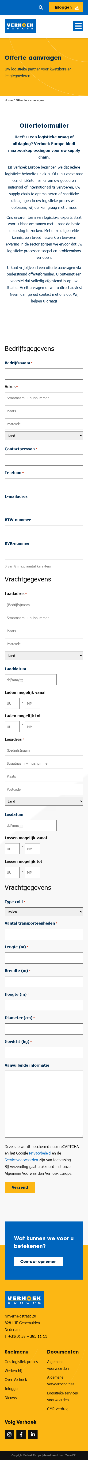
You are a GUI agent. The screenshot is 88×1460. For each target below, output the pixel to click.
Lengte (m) (16, 947)
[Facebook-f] (21, 1434)
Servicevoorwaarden (21, 1160)
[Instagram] (9, 1434)
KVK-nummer (17, 543)
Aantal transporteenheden (31, 923)
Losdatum (14, 814)
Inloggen (12, 1388)
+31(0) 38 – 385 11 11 (27, 1336)
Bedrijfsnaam (19, 363)
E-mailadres (17, 496)
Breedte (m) (18, 970)
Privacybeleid (40, 1153)
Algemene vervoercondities (60, 1380)
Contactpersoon (21, 449)
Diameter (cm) (20, 1017)
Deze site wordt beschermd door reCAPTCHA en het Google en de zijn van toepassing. (42, 1153)
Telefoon (14, 472)
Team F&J (71, 1455)
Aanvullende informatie (27, 1065)
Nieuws (11, 1397)
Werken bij (13, 1370)
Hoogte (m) (17, 994)
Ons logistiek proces (21, 1361)
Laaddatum (15, 669)
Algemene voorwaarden (58, 1364)
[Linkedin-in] (33, 1434)
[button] (41, 7)
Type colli (15, 901)
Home (9, 100)
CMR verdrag (58, 1409)
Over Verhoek (16, 1379)
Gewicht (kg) (18, 1041)
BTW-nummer (18, 520)
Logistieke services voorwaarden (62, 1396)
